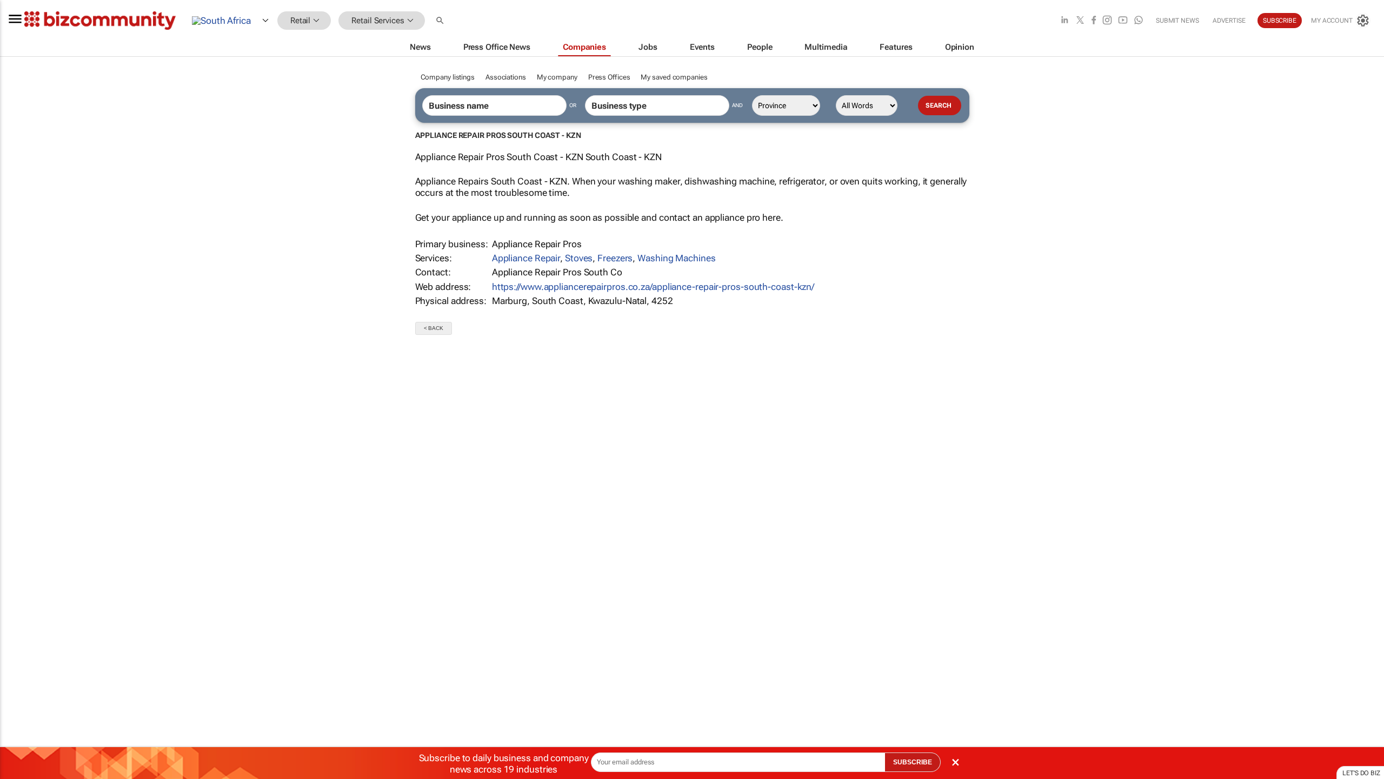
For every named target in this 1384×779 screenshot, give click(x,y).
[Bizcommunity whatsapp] (1138, 21)
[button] (441, 20)
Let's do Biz (1361, 773)
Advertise (1229, 20)
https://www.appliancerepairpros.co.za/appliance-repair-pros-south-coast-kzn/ (653, 286)
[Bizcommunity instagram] (1107, 21)
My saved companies (674, 77)
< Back (433, 328)
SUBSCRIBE (912, 762)
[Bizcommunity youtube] (1122, 21)
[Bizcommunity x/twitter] (1080, 21)
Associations (505, 77)
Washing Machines (676, 258)
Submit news (1177, 20)
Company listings (448, 77)
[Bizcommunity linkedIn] (1064, 21)
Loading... (20, 516)
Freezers (615, 258)
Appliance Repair (526, 258)
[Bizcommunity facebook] (1093, 21)
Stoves (579, 258)
